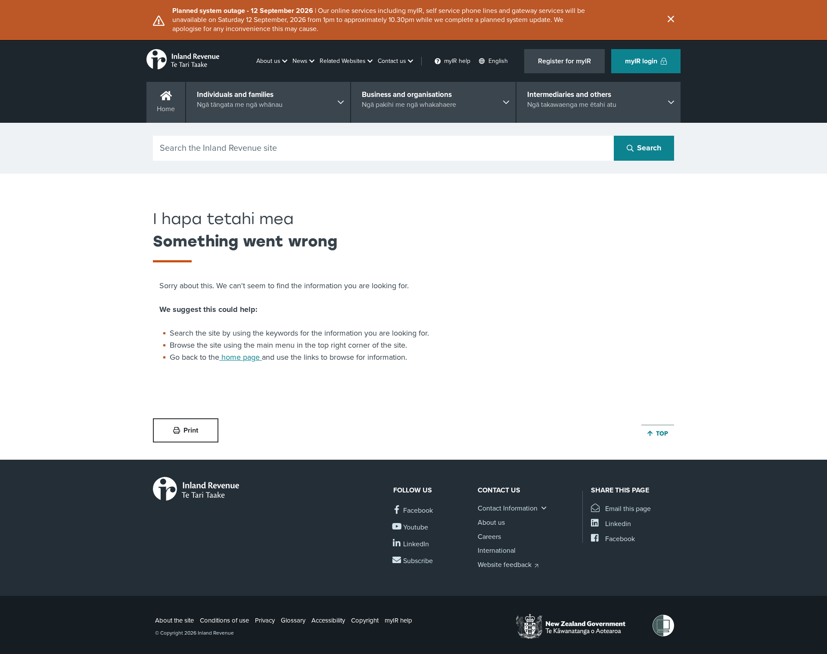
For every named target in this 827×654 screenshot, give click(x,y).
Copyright (365, 620)
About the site (174, 620)
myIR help (398, 620)
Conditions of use (224, 620)
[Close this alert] (671, 19)
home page (240, 357)
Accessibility (328, 620)
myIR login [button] (641, 61)
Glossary (293, 620)
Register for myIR (564, 61)
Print (190, 430)
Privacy (265, 620)
